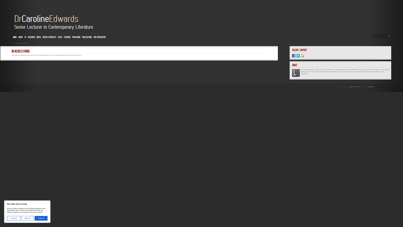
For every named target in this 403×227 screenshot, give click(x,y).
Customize (13, 218)
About (20, 37)
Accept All (41, 218)
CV (25, 37)
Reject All (27, 218)
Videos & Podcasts (49, 37)
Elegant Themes (354, 87)
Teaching (67, 37)
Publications (87, 37)
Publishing (76, 37)
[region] (27, 212)
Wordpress (371, 87)
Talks (60, 37)
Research (31, 37)
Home (15, 37)
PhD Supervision (99, 37)
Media (39, 37)
